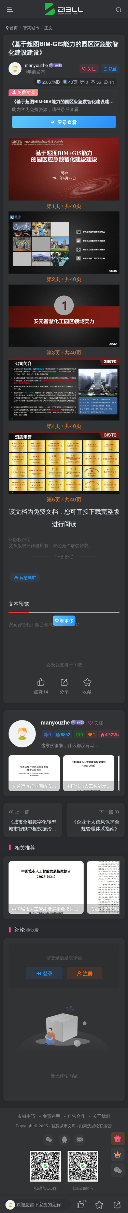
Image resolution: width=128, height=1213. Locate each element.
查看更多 (64, 620)
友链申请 (26, 1116)
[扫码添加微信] (118, 1170)
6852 (65, 734)
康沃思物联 (93, 1125)
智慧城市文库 (63, 1125)
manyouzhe (36, 65)
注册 (88, 973)
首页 (13, 27)
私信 (113, 68)
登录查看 (66, 122)
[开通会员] (118, 1154)
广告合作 (76, 1116)
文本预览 (19, 603)
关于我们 (101, 1116)
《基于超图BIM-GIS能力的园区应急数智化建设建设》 (63, 48)
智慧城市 (31, 27)
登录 (48, 973)
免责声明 (51, 1116)
